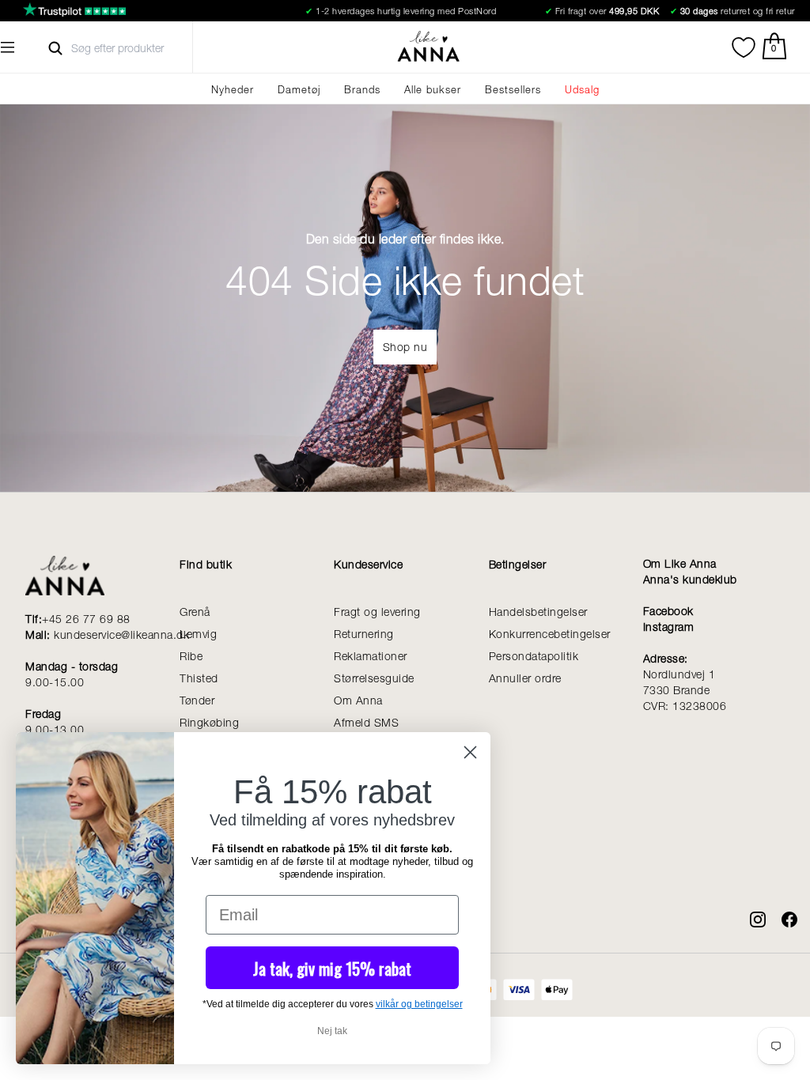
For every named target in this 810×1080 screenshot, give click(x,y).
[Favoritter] (743, 47)
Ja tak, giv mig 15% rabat (332, 968)
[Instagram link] (750, 911)
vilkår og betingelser (419, 1004)
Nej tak (332, 1031)
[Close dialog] (470, 752)
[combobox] (131, 48)
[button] (8, 47)
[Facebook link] (781, 911)
